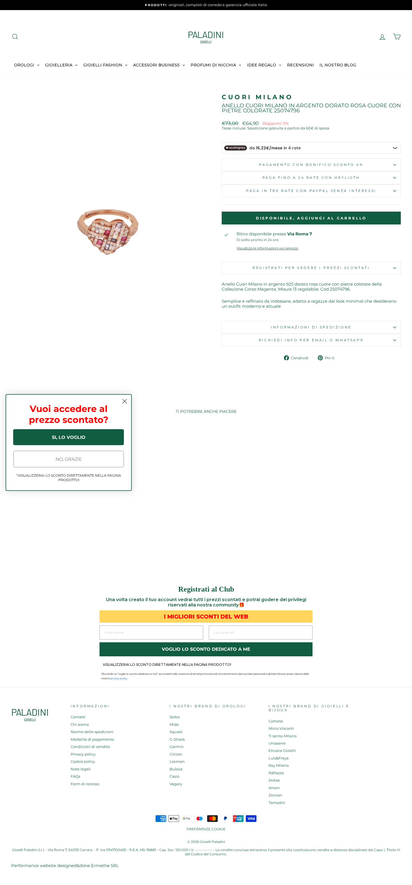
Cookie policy (83, 761)
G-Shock (177, 739)
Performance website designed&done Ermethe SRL (65, 865)
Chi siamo (80, 724)
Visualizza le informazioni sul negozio (267, 248)
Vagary (176, 784)
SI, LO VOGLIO (68, 437)
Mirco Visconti (281, 728)
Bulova (176, 769)
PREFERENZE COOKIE (206, 829)
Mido (174, 724)
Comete (276, 721)
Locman (177, 761)
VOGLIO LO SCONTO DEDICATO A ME (206, 649)
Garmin (177, 747)
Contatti (78, 717)
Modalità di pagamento (92, 739)
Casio (174, 776)
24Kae (274, 780)
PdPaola (276, 773)
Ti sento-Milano (283, 736)
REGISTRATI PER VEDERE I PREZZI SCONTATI (311, 268)
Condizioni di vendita (90, 747)
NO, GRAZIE (68, 459)
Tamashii (277, 803)
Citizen (176, 754)
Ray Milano (279, 765)
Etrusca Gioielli (282, 751)
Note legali (81, 769)
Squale (176, 732)
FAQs (75, 776)
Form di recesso (85, 784)
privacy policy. (119, 678)
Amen (274, 788)
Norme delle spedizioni (92, 732)
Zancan (275, 795)
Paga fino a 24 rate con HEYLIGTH (311, 177)
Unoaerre (277, 743)
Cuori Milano (257, 97)
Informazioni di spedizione (311, 327)
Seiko (175, 717)
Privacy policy (83, 754)
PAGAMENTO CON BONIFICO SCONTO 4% (311, 165)
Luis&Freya (279, 758)
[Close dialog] (124, 401)
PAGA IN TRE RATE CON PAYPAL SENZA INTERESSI (311, 191)
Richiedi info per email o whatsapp (311, 340)
